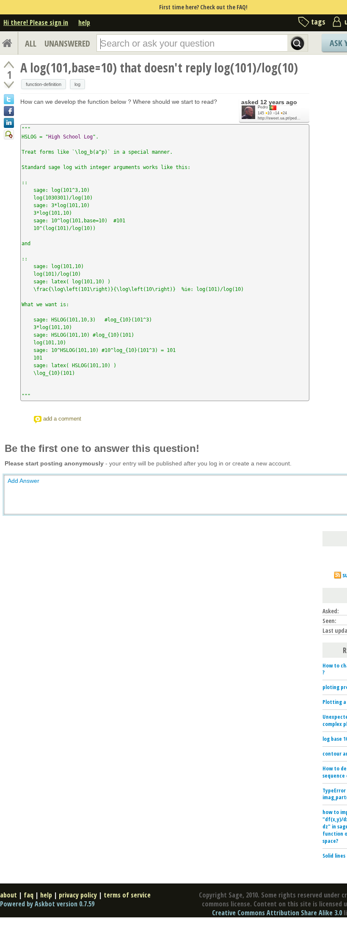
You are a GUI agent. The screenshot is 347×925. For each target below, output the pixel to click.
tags (318, 22)
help (84, 22)
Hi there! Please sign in (35, 22)
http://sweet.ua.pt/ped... (279, 118)
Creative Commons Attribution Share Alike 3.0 (277, 912)
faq (28, 895)
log (77, 84)
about (8, 895)
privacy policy (78, 895)
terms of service (127, 895)
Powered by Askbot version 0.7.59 (47, 903)
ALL (30, 43)
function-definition (43, 84)
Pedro (263, 107)
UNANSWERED (67, 43)
